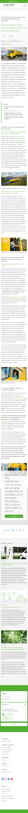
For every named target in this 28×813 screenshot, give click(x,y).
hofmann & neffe (18, 140)
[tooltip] (23, 530)
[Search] (23, 6)
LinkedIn (9, 51)
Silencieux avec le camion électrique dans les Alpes (13, 107)
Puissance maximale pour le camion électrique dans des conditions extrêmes (13, 114)
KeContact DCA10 (16, 297)
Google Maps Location (7, 718)
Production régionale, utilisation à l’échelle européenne (13, 118)
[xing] (20, 530)
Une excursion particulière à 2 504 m (12, 110)
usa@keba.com (6, 717)
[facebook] (13, 530)
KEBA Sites (14, 724)
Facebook (10, 48)
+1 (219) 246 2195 (8, 713)
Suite (2, 587)
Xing (15, 51)
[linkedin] (16, 530)
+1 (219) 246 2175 (8, 714)
